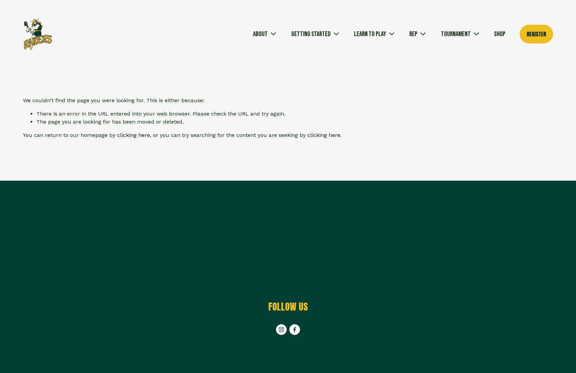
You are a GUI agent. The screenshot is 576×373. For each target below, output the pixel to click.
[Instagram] (281, 329)
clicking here (133, 135)
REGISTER (536, 34)
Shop (499, 34)
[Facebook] (294, 329)
